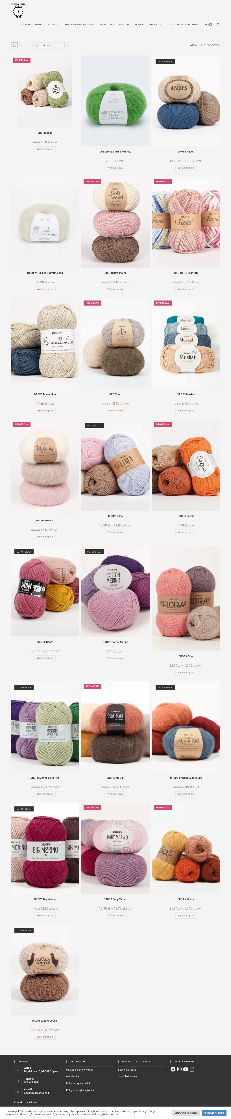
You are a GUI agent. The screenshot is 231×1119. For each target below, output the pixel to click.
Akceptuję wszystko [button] (214, 1112)
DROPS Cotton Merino (115, 642)
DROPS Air (115, 394)
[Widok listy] (22, 45)
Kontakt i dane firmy (25, 1102)
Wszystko (213, 45)
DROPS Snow (45, 641)
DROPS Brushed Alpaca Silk (186, 777)
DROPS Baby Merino (115, 899)
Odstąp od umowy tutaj (79, 1069)
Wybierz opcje (45, 149)
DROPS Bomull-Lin (45, 394)
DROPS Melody (45, 520)
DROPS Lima (115, 516)
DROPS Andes (186, 151)
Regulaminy (72, 1076)
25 (200, 45)
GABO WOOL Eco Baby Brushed (45, 273)
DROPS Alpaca (186, 899)
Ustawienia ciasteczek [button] (186, 1112)
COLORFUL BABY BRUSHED (115, 151)
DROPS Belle (45, 132)
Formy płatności (127, 1069)
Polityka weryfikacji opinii (80, 1090)
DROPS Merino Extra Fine (45, 777)
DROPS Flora (186, 656)
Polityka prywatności (78, 1083)
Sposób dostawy (127, 1076)
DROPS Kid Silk (115, 777)
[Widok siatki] (15, 45)
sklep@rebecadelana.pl (37, 1092)
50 (205, 45)
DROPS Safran (186, 516)
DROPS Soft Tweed (115, 273)
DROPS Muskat (186, 394)
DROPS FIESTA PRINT (186, 273)
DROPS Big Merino (45, 899)
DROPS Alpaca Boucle (45, 1020)
